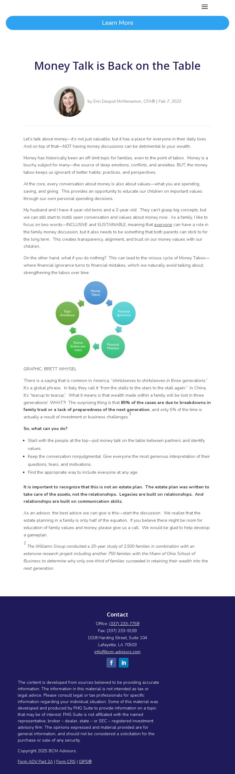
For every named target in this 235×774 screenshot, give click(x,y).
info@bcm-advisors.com (117, 652)
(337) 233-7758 (124, 624)
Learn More (117, 23)
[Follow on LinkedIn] (124, 663)
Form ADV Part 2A (35, 762)
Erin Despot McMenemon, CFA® (124, 101)
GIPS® (85, 762)
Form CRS (66, 762)
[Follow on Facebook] (111, 663)
